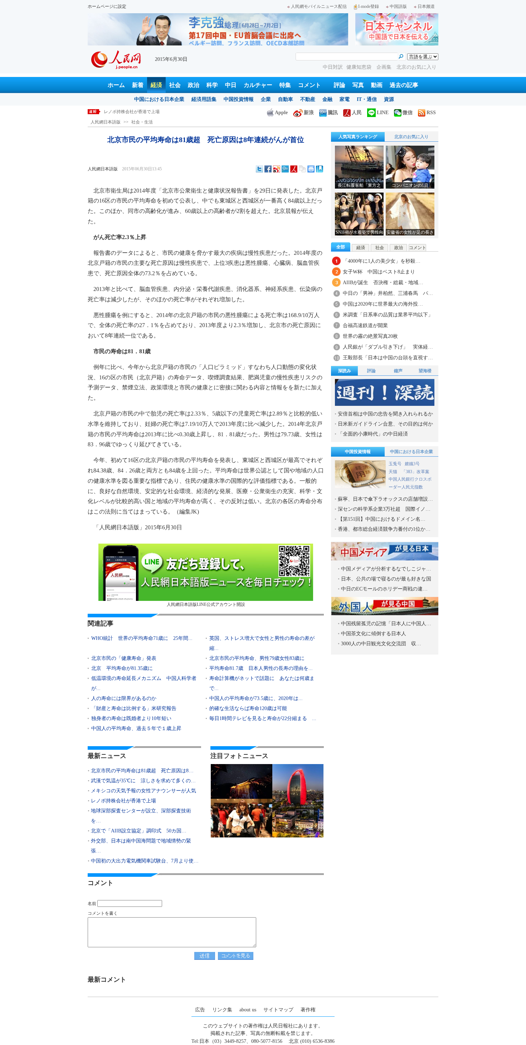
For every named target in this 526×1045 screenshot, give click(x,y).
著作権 (308, 1009)
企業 (266, 99)
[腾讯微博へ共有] (285, 168)
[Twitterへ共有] (259, 168)
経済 (156, 85)
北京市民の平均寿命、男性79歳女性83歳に (257, 658)
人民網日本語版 (106, 122)
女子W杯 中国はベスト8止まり (379, 271)
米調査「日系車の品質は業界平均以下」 (388, 314)
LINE (383, 112)
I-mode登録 (368, 6)
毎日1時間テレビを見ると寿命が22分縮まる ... (262, 718)
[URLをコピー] (302, 168)
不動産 (307, 99)
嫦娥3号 (412, 463)
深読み (344, 370)
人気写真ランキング (358, 136)
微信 (408, 112)
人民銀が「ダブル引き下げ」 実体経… (388, 347)
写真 (358, 85)
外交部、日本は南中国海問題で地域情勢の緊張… (141, 846)
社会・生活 (142, 122)
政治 (193, 85)
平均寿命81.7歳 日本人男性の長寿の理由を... (261, 668)
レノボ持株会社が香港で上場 (132, 111)
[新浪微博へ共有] (276, 168)
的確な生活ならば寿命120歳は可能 (248, 708)
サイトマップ (278, 1009)
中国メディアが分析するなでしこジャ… (386, 569)
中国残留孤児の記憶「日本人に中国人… (386, 623)
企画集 (384, 67)
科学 (212, 85)
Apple (281, 112)
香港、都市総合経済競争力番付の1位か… (384, 529)
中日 (231, 85)
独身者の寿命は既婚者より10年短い (131, 718)
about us (247, 1009)
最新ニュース (107, 755)
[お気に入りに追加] (319, 168)
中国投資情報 (239, 99)
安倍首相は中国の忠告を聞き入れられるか (385, 414)
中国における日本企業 (159, 99)
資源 (389, 99)
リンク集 (222, 1009)
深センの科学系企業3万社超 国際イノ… (384, 509)
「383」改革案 (415, 471)
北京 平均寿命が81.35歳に (122, 668)
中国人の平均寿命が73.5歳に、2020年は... (256, 698)
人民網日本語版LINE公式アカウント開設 (206, 604)
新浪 (309, 112)
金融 (327, 99)
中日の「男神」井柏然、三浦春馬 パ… (388, 293)
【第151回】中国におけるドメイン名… (381, 519)
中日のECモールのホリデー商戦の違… (384, 589)
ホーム (116, 85)
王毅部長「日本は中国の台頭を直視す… (388, 357)
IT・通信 (367, 99)
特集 (285, 85)
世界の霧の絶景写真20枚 (370, 336)
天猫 (393, 471)
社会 (175, 85)
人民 (357, 112)
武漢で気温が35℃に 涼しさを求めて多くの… (143, 780)
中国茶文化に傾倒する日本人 (373, 633)
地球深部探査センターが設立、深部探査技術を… (141, 815)
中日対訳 (333, 67)
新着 (137, 85)
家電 (345, 99)
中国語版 (398, 6)
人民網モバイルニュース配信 (319, 6)
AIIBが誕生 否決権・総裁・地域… (383, 282)
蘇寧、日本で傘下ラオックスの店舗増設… (385, 499)
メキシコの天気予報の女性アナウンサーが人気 (143, 790)
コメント (309, 85)
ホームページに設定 (107, 6)
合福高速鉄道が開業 (365, 325)
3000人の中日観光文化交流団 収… (381, 643)
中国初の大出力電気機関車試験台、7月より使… (145, 861)
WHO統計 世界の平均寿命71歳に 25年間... (142, 638)
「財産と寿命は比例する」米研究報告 (133, 708)
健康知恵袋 (359, 67)
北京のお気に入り (416, 67)
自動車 (285, 99)
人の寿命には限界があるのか (123, 698)
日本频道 (426, 6)
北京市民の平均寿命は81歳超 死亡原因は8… (142, 770)
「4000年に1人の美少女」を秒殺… (381, 261)
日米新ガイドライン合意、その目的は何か (385, 424)
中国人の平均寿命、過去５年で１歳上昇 (136, 728)
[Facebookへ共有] (268, 168)
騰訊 (333, 112)
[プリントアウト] (311, 168)
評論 (339, 85)
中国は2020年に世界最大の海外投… (383, 304)
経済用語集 (203, 99)
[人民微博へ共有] (293, 168)
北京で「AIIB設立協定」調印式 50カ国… (138, 830)
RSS (431, 112)
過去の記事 (404, 85)
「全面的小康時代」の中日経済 (373, 434)
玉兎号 (395, 463)
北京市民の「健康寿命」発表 (123, 658)
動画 (377, 85)
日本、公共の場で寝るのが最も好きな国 (386, 579)
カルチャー (258, 85)
